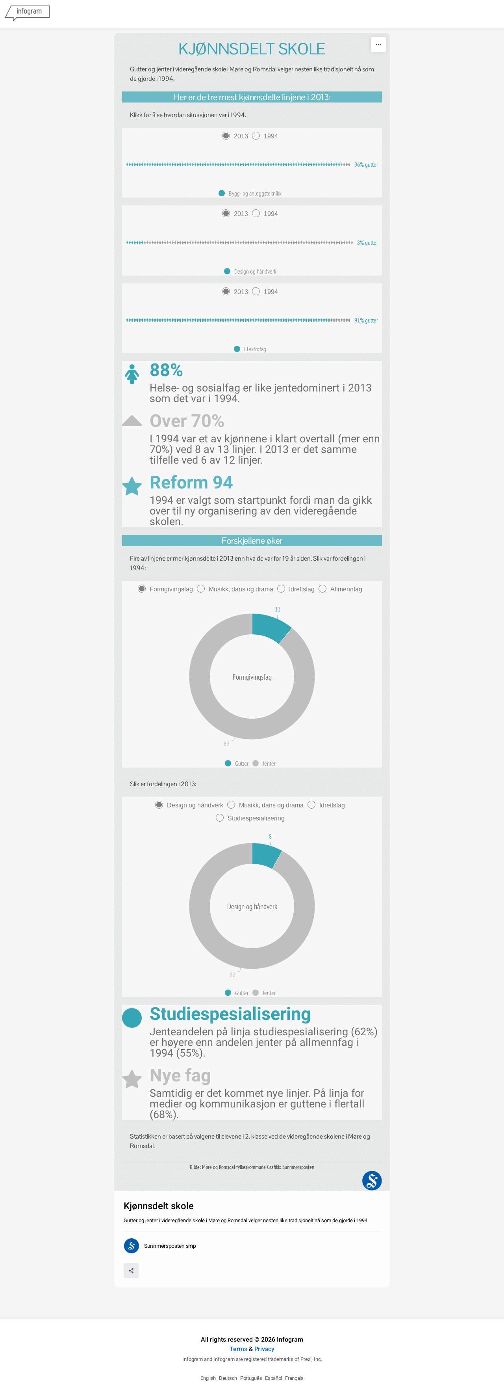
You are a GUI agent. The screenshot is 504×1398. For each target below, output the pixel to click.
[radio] (237, 136)
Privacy (264, 1349)
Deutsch (228, 1378)
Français (294, 1378)
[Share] (131, 1270)
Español (273, 1378)
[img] (233, 164)
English (208, 1378)
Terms (238, 1349)
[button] (252, 193)
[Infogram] (27, 14)
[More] (378, 44)
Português (251, 1378)
